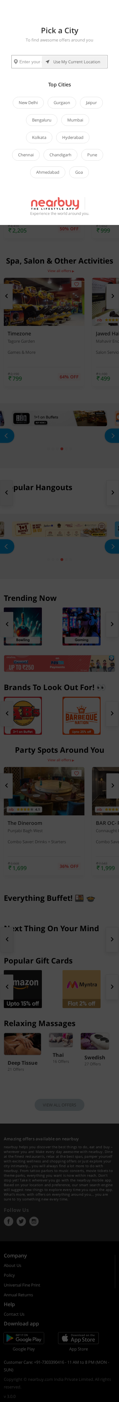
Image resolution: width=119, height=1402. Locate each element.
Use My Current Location (76, 62)
